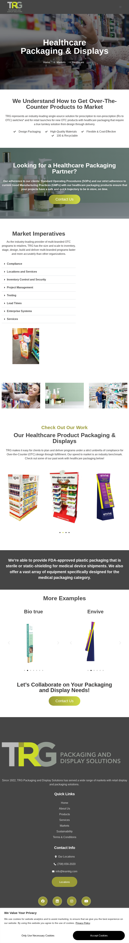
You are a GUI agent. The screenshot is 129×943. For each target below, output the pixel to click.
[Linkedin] (57, 901)
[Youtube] (86, 901)
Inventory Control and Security (26, 279)
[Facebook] (43, 901)
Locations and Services (22, 271)
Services (12, 319)
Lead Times (14, 303)
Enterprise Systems (19, 311)
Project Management (20, 287)
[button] (39, 264)
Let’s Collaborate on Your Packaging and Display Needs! (64, 687)
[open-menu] (120, 7)
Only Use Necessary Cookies (38, 935)
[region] (64, 925)
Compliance (14, 263)
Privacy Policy (83, 923)
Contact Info (64, 848)
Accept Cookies (99, 935)
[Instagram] (71, 901)
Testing (11, 295)
